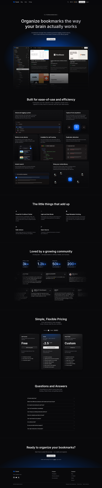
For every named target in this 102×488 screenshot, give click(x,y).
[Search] (68, 2)
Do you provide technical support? (35, 425)
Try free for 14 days (51, 347)
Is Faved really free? (31, 398)
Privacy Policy (79, 484)
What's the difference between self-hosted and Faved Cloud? (41, 401)
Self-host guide (29, 347)
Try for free (82, 1)
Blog (22, 1)
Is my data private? (31, 422)
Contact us (72, 347)
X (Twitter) (73, 475)
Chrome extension (55, 475)
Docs (26, 1)
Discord (72, 480)
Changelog (54, 473)
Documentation (55, 478)
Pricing (30, 1)
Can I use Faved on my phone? (34, 418)
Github (72, 478)
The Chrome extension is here (51, 14)
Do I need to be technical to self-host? (35, 405)
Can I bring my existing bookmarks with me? (37, 411)
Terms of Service (86, 484)
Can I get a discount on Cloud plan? (35, 428)
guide (54, 459)
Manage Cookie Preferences (71, 484)
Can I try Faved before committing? (35, 408)
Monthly (45, 330)
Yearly (54, 330)
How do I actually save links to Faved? (35, 415)
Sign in (87, 1)
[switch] (49, 330)
